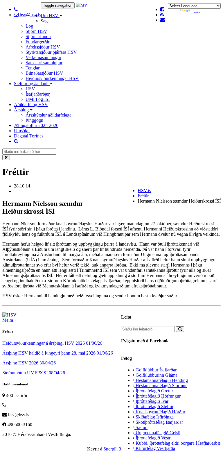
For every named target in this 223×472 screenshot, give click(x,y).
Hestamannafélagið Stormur (160, 385)
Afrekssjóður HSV (43, 46)
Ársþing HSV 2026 (29, 362)
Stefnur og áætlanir (32, 83)
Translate (195, 12)
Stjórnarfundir (38, 36)
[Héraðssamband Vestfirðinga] (81, 5)
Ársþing (22, 109)
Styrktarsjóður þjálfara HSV (51, 52)
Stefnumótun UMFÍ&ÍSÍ (33, 372)
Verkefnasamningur (43, 57)
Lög (29, 26)
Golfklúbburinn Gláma (155, 375)
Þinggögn (34, 120)
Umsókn (22, 130)
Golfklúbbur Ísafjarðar (155, 369)
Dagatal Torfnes (28, 135)
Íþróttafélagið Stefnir (153, 406)
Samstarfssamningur (44, 62)
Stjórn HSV (36, 31)
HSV (30, 88)
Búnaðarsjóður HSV (44, 73)
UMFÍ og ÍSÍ (38, 99)
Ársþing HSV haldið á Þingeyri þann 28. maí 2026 (57, 353)
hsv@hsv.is (30, 14)
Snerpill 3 (112, 448)
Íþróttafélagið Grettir (153, 390)
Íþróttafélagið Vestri (153, 437)
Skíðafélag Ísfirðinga (154, 416)
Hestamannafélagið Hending (161, 380)
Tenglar (32, 67)
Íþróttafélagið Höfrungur (157, 396)
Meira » (9, 320)
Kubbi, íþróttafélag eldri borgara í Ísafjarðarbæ (177, 443)
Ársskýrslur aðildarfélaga (48, 114)
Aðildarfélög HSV (31, 104)
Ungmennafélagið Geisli (157, 432)
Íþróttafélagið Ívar (151, 401)
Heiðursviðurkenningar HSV (52, 78)
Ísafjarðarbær (38, 94)
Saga (45, 20)
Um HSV (50, 15)
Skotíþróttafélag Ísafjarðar (158, 422)
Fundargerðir (37, 41)
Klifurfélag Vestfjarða (154, 448)
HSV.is (144, 190)
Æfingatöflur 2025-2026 (36, 125)
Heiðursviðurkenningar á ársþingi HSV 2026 (52, 343)
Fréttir (143, 195)
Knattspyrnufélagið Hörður (159, 411)
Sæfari (141, 427)
